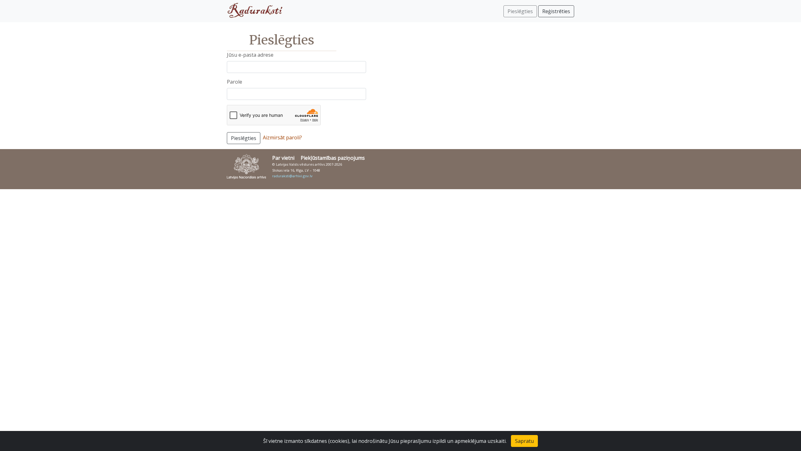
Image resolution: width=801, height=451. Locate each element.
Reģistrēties (556, 11)
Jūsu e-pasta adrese (250, 54)
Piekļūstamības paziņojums (333, 157)
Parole (234, 81)
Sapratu (524, 441)
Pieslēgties (243, 138)
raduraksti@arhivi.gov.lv (292, 176)
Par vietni (283, 157)
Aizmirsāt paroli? (282, 137)
